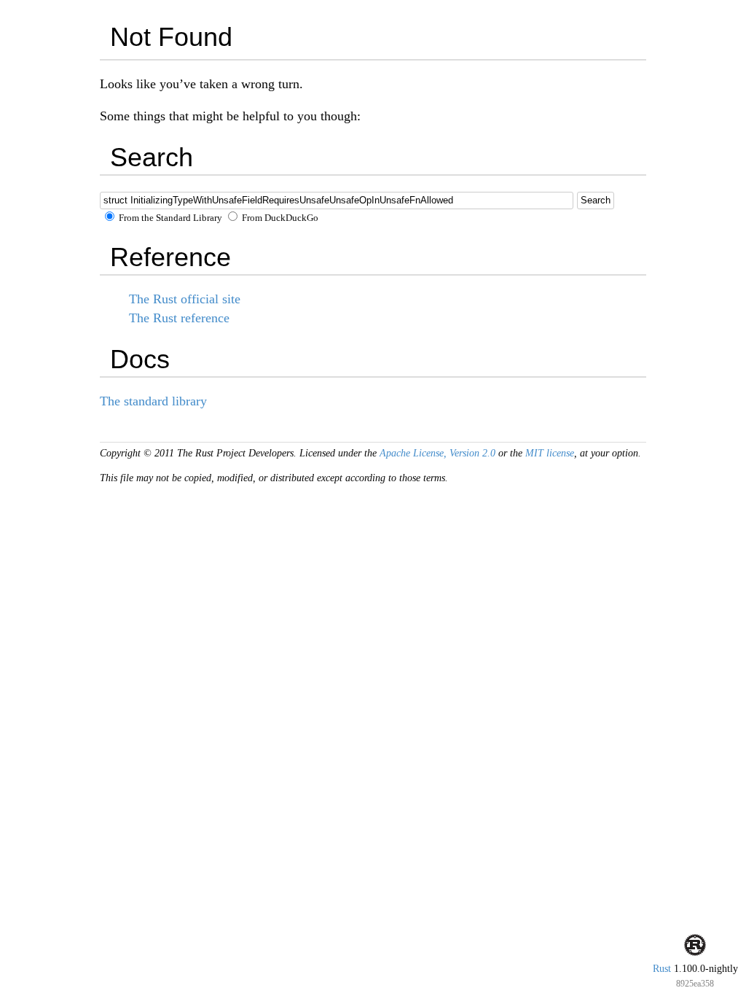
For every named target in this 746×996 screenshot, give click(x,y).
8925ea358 (695, 983)
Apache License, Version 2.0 (437, 453)
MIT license (549, 453)
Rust (662, 968)
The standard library (153, 401)
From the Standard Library (169, 218)
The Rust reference (179, 318)
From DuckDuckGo (279, 218)
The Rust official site (184, 299)
